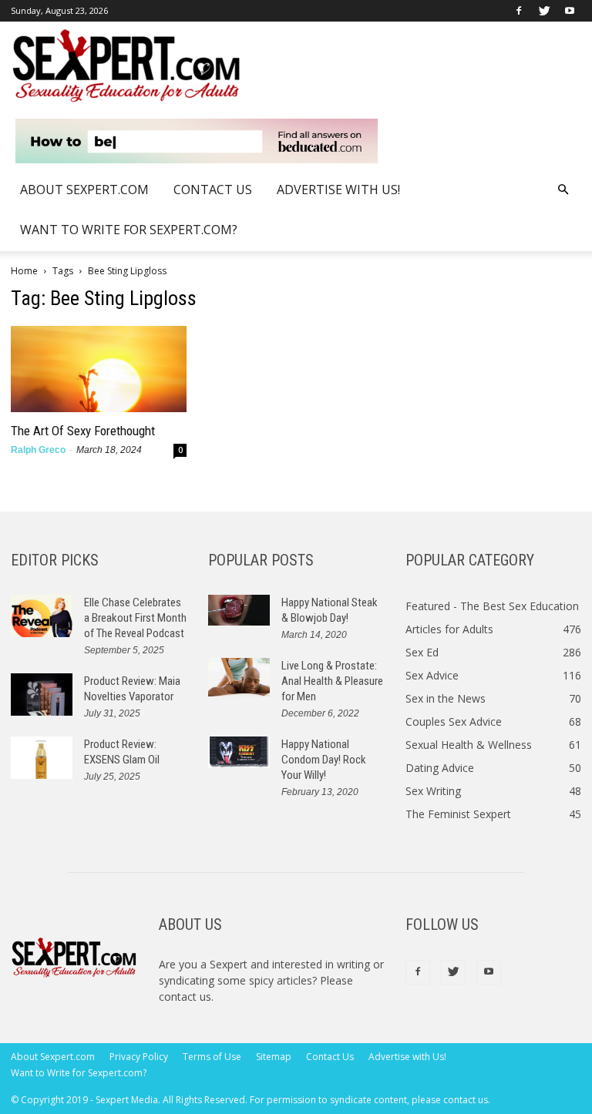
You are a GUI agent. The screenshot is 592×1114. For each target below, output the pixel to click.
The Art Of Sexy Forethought (83, 430)
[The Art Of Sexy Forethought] (99, 369)
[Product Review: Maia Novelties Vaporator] (41, 694)
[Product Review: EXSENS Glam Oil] (41, 758)
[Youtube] (569, 11)
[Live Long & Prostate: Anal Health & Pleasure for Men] (239, 677)
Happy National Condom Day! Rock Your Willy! (323, 759)
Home (24, 270)
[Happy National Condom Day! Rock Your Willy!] (239, 753)
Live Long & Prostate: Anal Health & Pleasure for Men (332, 681)
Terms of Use (212, 1056)
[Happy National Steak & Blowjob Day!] (239, 610)
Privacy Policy (138, 1056)
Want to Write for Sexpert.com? (128, 229)
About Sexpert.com (84, 189)
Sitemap (273, 1056)
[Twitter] (544, 11)
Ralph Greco (38, 450)
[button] (562, 190)
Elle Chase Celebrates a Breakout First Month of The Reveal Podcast (135, 618)
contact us (185, 996)
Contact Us (212, 189)
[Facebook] (518, 11)
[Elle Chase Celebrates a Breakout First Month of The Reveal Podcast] (41, 616)
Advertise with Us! (338, 189)
